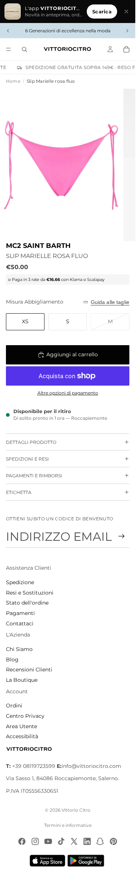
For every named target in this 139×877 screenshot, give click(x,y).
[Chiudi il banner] (126, 11)
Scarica (102, 11)
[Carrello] (126, 49)
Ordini (14, 705)
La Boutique (21, 680)
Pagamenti (20, 613)
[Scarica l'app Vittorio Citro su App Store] (47, 861)
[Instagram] (35, 841)
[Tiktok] (61, 841)
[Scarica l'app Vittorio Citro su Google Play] (87, 861)
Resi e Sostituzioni (29, 592)
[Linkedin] (87, 841)
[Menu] (8, 49)
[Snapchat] (100, 841)
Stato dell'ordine (27, 602)
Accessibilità (22, 736)
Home (13, 81)
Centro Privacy (25, 716)
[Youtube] (48, 841)
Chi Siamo (19, 649)
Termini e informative (68, 825)
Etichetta (19, 492)
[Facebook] (21, 841)
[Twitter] (74, 841)
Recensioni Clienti (29, 669)
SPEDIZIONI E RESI (27, 459)
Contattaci (19, 623)
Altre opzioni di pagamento (67, 393)
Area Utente (21, 726)
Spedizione (20, 582)
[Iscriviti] (121, 536)
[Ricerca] (24, 49)
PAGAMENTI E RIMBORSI (34, 475)
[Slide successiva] (127, 31)
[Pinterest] (113, 841)
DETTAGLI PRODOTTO (31, 442)
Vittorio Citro (76, 810)
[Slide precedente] (8, 31)
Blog (12, 659)
